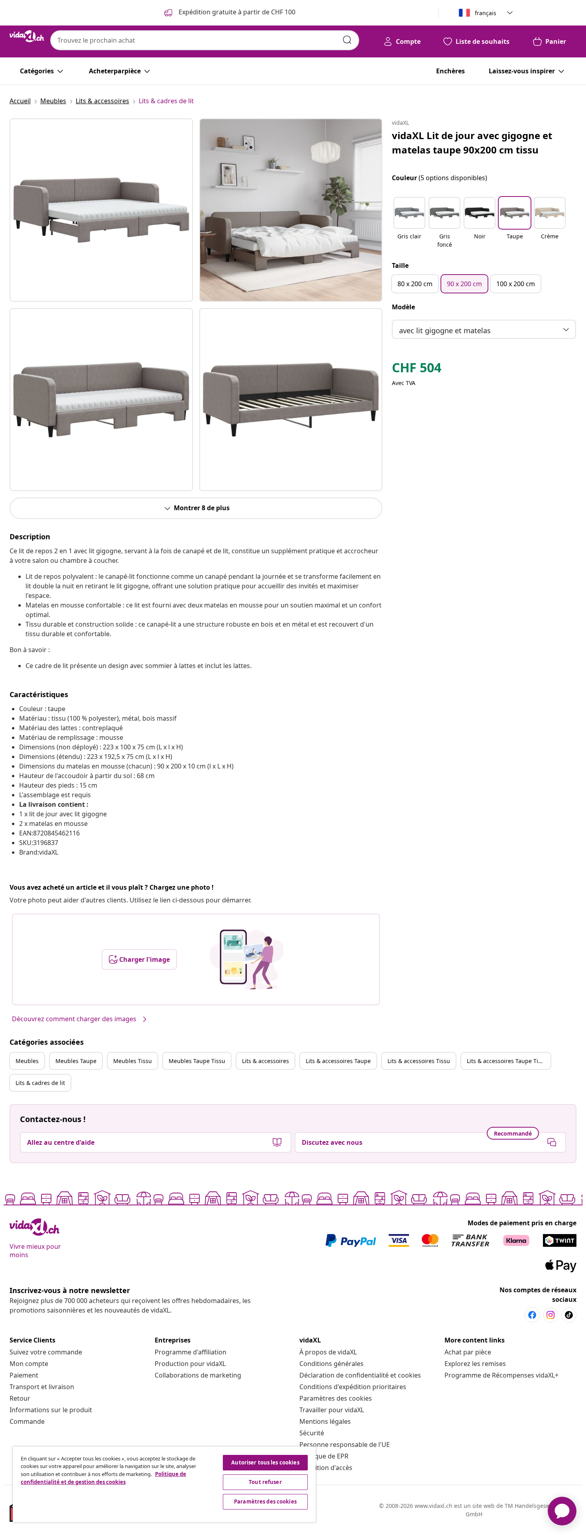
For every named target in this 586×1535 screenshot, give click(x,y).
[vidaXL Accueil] (27, 36)
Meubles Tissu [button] (132, 1061)
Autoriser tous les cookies (265, 1462)
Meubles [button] (27, 1061)
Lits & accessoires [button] (265, 1061)
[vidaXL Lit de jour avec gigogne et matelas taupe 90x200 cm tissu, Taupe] (101, 210)
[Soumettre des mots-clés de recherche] (347, 39)
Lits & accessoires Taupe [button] (338, 1061)
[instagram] (551, 1315)
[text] (416, 369)
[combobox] (204, 40)
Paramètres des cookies (335, 1398)
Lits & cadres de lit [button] (40, 1083)
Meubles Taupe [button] (75, 1061)
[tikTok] (569, 1315)
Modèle (403, 307)
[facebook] (532, 1315)
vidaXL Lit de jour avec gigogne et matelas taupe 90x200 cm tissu (472, 142)
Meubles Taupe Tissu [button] (197, 1061)
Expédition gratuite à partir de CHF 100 (236, 12)
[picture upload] (247, 959)
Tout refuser (265, 1482)
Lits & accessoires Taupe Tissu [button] (507, 1061)
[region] (164, 1484)
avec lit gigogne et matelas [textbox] (445, 330)
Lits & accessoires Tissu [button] (418, 1061)
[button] (409, 223)
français (485, 13)
